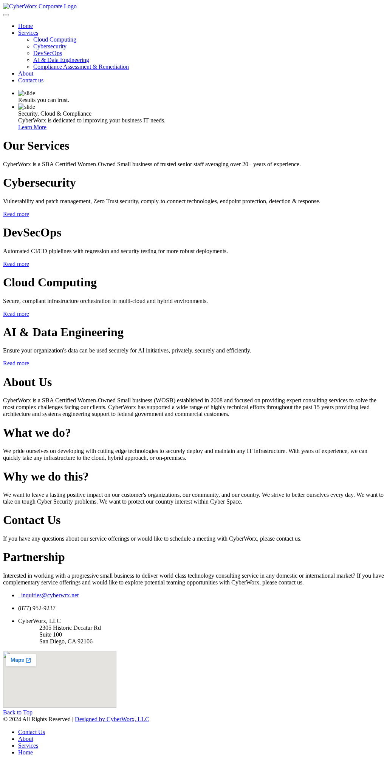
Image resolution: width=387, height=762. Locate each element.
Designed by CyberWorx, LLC (112, 719)
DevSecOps (47, 53)
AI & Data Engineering (61, 60)
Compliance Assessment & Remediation (81, 66)
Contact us (30, 80)
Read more (16, 214)
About (25, 73)
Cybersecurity (50, 46)
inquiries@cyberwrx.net (48, 595)
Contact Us (31, 732)
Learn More (32, 127)
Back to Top (18, 712)
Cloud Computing (54, 39)
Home (25, 26)
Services (28, 32)
